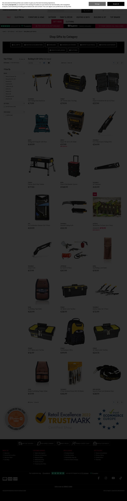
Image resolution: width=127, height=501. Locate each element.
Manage (97, 4)
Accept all (116, 4)
